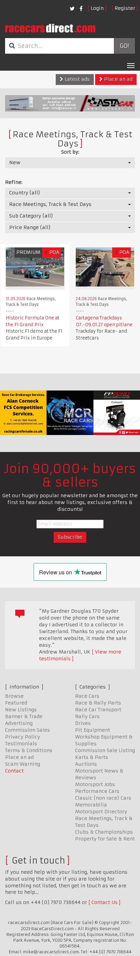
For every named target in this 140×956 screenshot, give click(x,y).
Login (97, 8)
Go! (124, 45)
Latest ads (76, 79)
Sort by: (70, 152)
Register (125, 8)
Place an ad (118, 79)
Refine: (13, 182)
